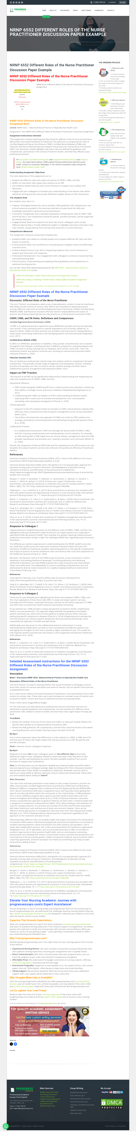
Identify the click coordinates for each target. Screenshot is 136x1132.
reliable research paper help (32, 167)
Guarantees (99, 10)
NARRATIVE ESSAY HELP (78, 1110)
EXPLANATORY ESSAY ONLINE (80, 1099)
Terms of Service (110, 1126)
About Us (53, 10)
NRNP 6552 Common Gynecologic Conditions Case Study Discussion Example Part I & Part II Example (47, 286)
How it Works (86, 10)
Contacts (110, 10)
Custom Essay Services (47, 1097)
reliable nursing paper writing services (31, 913)
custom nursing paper (24, 986)
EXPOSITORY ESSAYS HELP (79, 1102)
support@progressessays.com (23, 1108)
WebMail (113, 2)
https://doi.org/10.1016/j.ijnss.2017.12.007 (31, 895)
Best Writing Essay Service (48, 1094)
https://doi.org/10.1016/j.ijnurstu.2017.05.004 (59, 887)
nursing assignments (51, 994)
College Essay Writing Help (48, 1101)
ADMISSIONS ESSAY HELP (78, 1092)
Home (44, 10)
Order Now (46, 17)
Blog (76, 42)
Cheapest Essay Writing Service (50, 1099)
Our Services (64, 10)
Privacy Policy (122, 1126)
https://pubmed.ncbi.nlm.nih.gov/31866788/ (49, 878)
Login (123, 2)
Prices (75, 10)
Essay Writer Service (46, 1104)
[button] (6, 1126)
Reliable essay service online (49, 1092)
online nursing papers (22, 962)
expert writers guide (53, 997)
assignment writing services (64, 159)
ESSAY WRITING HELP (77, 1096)
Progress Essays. (27, 1126)
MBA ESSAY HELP (76, 1113)
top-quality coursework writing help (34, 159)
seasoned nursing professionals (77, 924)
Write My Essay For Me (47, 1106)
